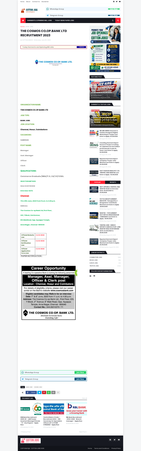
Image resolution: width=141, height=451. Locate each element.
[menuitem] (23, 20)
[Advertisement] (53, 84)
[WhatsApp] (49, 392)
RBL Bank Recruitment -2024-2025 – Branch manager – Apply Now (74, 419)
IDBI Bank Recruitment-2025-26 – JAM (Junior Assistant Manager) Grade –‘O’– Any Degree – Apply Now (30, 421)
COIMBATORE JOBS (105, 257)
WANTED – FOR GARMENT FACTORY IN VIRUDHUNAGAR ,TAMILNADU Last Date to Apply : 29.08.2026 (109, 216)
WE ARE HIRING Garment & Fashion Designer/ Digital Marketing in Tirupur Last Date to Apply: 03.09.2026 (109, 133)
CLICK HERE (40, 235)
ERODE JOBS (105, 260)
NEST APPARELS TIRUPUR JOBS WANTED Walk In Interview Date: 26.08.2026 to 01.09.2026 (110, 190)
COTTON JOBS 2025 (37, 448)
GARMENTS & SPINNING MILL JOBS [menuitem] (39, 20)
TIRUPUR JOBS (105, 266)
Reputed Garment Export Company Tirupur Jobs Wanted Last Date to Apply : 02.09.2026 (110, 161)
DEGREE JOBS (38, 387)
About (28, 1)
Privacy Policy (116, 448)
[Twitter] (39, 392)
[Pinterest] (44, 392)
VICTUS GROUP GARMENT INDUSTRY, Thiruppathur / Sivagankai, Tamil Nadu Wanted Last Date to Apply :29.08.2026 (109, 203)
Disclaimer (45, 1)
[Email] (53, 392)
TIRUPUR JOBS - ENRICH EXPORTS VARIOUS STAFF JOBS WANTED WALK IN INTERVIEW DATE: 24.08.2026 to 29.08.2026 (110, 229)
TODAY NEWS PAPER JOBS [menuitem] (64, 20)
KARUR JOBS (105, 263)
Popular (97, 182)
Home (22, 1)
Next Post (82, 432)
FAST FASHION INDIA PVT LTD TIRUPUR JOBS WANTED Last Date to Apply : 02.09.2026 (109, 172)
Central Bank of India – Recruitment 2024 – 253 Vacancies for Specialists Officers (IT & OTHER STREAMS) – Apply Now (52, 421)
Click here (81, 47)
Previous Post (26, 432)
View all (84, 398)
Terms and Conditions (101, 448)
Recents (113, 182)
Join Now (114, 8)
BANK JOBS (29, 27)
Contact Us (36, 1)
